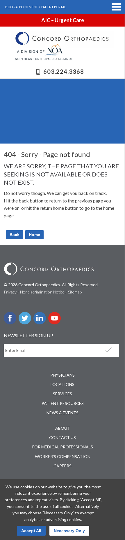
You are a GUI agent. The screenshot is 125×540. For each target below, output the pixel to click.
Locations (62, 384)
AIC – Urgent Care (62, 20)
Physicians (62, 375)
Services (62, 393)
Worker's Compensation (62, 456)
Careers (62, 465)
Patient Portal (53, 7)
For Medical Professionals (62, 446)
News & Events (62, 412)
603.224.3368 (63, 71)
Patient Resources (63, 403)
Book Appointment (21, 7)
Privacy (10, 291)
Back (14, 234)
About (62, 428)
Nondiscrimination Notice (42, 291)
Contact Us (62, 437)
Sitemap (75, 291)
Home (34, 234)
